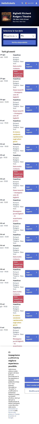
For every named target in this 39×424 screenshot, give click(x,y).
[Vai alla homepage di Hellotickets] (8, 3)
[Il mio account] (36, 3)
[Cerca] (22, 3)
